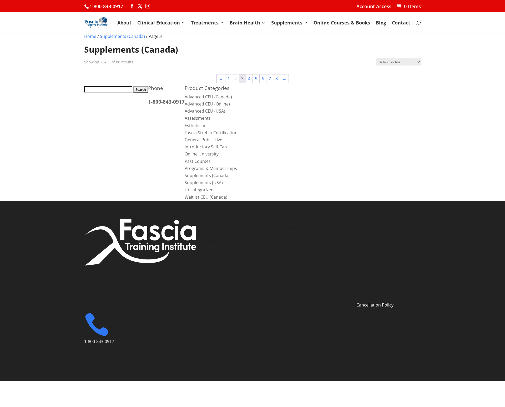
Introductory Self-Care (207, 147)
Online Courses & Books (342, 23)
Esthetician (195, 125)
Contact (401, 23)
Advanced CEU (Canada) (208, 97)
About (124, 23)
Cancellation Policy (374, 305)
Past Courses (198, 161)
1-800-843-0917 (106, 6)
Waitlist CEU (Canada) (206, 197)
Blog (381, 23)
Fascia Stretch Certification (211, 132)
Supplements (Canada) (122, 36)
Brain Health (245, 23)
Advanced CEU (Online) (207, 104)
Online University (202, 154)
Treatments (205, 23)
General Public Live (203, 140)
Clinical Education (158, 23)
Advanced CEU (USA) (205, 111)
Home (90, 36)
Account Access (373, 6)
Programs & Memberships (211, 168)
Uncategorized (199, 190)
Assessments (198, 118)
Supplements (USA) (204, 182)
